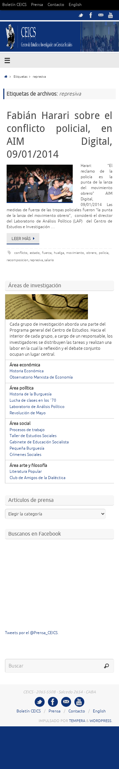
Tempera (77, 720)
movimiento (75, 253)
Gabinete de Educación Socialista (39, 442)
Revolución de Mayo (28, 413)
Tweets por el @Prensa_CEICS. (32, 632)
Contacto (56, 4)
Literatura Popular (26, 471)
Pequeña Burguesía (27, 448)
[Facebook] (91, 15)
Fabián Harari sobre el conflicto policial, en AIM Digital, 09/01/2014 (59, 135)
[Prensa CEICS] (81, 15)
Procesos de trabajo (27, 429)
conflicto (20, 253)
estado (35, 253)
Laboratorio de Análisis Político (37, 406)
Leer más (21, 238)
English (75, 4)
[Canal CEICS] (111, 15)
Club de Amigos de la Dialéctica (37, 477)
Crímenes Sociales (25, 454)
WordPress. (101, 720)
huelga (59, 253)
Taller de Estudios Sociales (33, 435)
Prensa (37, 4)
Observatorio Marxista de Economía (41, 377)
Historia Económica (27, 371)
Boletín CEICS (14, 4)
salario (49, 260)
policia (103, 253)
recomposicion (17, 260)
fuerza (47, 253)
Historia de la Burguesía (31, 394)
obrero (91, 253)
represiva (36, 260)
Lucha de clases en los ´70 (33, 400)
